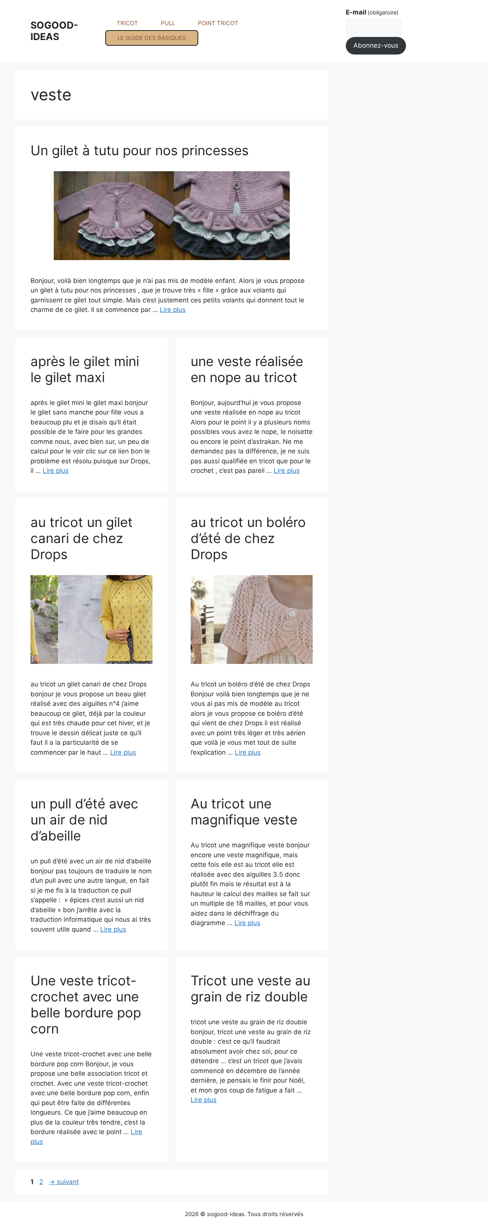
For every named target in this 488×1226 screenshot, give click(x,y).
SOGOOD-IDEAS (54, 30)
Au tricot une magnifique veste (244, 811)
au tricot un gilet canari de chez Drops (81, 538)
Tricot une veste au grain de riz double (250, 988)
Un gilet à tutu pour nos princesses (139, 150)
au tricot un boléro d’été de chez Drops (248, 538)
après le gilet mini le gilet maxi (84, 369)
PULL (168, 23)
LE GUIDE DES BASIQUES (151, 38)
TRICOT (127, 23)
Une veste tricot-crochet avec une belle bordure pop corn (85, 1004)
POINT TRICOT (218, 23)
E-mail (372, 12)
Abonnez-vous (375, 45)
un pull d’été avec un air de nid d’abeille (84, 819)
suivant (64, 1182)
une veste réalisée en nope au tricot (247, 369)
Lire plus (173, 309)
